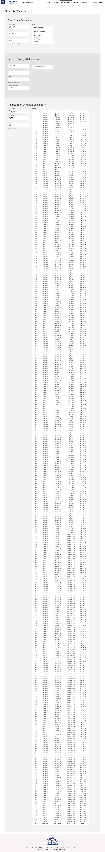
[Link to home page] (10, 2)
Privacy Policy (41, 847)
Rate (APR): (11, 31)
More (101, 3)
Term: (9, 37)
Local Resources (85, 3)
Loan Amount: (11, 24)
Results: (34, 24)
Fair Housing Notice (73, 847)
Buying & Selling (66, 3)
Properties (55, 3)
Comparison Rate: (13, 85)
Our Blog (94, 2)
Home (48, 2)
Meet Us (75, 2)
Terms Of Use (29, 847)
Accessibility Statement (56, 847)
